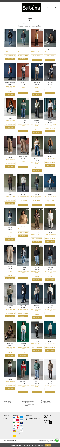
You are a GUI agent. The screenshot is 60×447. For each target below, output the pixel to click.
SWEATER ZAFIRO (50, 82)
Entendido (48, 445)
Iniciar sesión (50, 7)
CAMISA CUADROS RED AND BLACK (9, 82)
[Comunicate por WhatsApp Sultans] (57, 440)
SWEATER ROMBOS (37, 231)
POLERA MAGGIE (23, 343)
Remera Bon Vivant (23, 192)
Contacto (35, 14)
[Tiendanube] (10, 440)
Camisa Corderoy (37, 48)
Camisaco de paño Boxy (50, 154)
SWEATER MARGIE (36, 120)
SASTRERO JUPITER (23, 82)
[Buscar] (11, 8)
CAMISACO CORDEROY (10, 305)
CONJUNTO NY (50, 230)
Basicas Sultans (50, 48)
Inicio (24, 14)
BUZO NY (23, 225)
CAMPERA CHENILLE (37, 305)
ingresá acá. (43, 441)
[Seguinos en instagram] (45, 417)
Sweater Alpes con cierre (9, 48)
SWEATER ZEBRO (36, 339)
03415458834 (30, 417)
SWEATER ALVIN (36, 158)
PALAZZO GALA (10, 266)
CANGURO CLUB (36, 381)
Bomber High (10, 227)
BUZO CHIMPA (50, 381)
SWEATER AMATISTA (37, 82)
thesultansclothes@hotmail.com (34, 418)
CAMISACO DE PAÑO (23, 305)
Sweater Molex (23, 48)
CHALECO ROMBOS (10, 343)
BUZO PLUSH (50, 120)
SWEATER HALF (9, 116)
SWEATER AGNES (50, 305)
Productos (29, 14)
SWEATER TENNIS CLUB (9, 377)
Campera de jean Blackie (36, 192)
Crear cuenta (45, 7)
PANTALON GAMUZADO (9, 155)
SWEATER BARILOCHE (23, 381)
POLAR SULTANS (50, 267)
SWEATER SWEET (50, 339)
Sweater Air (10, 192)
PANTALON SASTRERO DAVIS (23, 156)
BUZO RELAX (37, 267)
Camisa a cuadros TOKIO (50, 192)
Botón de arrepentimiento (51, 441)
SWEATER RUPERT (23, 120)
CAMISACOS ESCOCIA (23, 267)
